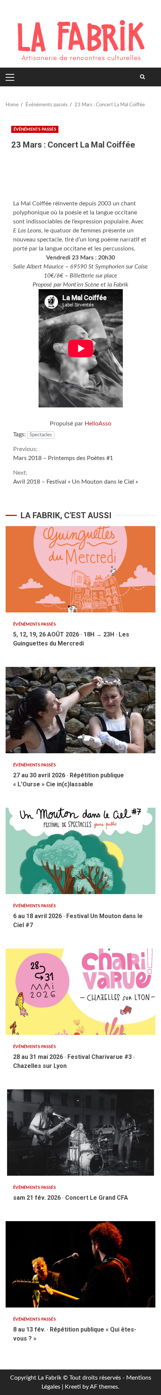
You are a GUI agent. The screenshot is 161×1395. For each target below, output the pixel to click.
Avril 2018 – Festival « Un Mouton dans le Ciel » (75, 477)
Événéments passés (34, 129)
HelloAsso (98, 424)
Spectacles (41, 435)
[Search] (142, 77)
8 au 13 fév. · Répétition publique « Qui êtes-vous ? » (80, 1264)
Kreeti (73, 1387)
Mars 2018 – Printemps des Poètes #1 (63, 453)
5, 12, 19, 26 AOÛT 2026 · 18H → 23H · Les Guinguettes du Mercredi (80, 569)
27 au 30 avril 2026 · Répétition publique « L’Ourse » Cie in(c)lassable (80, 710)
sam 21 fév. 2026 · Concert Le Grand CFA (80, 1132)
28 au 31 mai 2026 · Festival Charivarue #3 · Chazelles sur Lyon (80, 992)
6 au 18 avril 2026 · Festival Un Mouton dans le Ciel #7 (80, 851)
